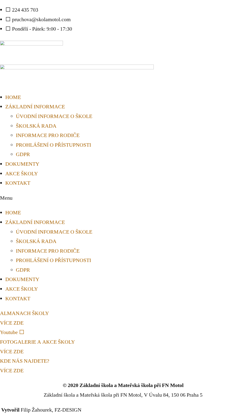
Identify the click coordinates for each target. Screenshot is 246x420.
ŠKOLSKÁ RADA (36, 126)
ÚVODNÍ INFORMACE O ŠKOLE (54, 116)
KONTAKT (17, 183)
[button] (123, 198)
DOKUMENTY (22, 164)
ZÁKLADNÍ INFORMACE (35, 106)
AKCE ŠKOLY (21, 173)
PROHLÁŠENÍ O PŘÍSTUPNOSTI (53, 145)
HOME (13, 97)
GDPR (23, 154)
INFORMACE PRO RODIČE (48, 135)
